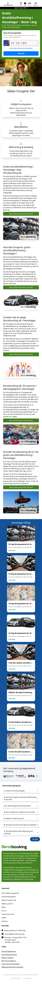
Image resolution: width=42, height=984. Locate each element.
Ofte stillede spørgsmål (10, 893)
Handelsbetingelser (9, 897)
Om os (4, 911)
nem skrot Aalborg (9, 961)
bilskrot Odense (7, 958)
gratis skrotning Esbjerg (11, 964)
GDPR (4, 918)
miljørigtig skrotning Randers (12, 967)
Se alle (35, 839)
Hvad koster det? (8, 914)
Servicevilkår (27, 978)
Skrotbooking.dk (13, 975)
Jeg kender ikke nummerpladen (21, 48)
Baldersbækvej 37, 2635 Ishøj (14, 930)
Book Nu (21, 53)
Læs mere (11, 550)
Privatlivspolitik (16, 978)
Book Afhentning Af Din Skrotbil (21, 214)
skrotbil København (9, 951)
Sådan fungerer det (9, 900)
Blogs (4, 907)
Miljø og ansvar (7, 904)
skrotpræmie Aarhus (9, 954)
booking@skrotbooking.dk (15, 934)
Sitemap (5, 921)
